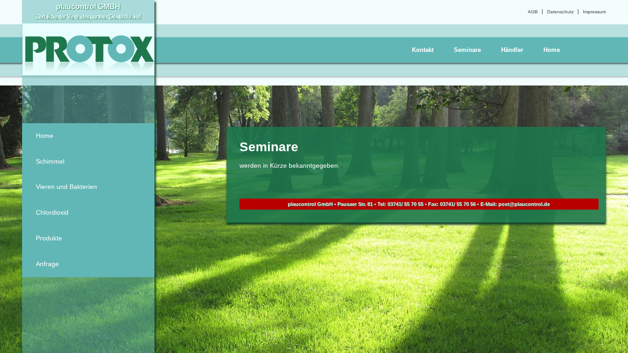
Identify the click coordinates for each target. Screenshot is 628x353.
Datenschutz (560, 11)
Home (551, 49)
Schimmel (50, 161)
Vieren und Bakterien (66, 186)
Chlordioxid (52, 212)
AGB (533, 11)
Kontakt (423, 49)
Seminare (467, 49)
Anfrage (47, 264)
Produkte (49, 238)
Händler (512, 49)
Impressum (594, 11)
